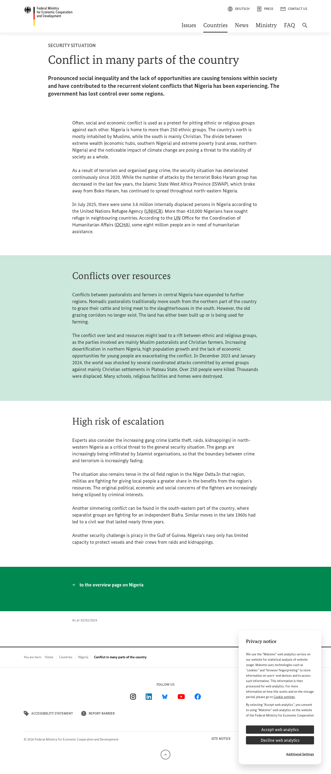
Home (49, 657)
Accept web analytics (280, 729)
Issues (188, 26)
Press (268, 9)
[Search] (304, 28)
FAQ (289, 26)
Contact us (297, 9)
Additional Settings (300, 754)
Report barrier (102, 713)
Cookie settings (284, 697)
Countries (215, 26)
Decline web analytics (280, 740)
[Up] (165, 754)
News (241, 26)
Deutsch (242, 9)
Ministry (266, 26)
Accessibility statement (52, 713)
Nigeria (83, 657)
